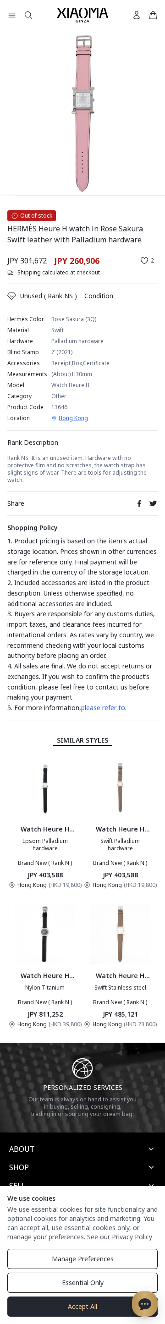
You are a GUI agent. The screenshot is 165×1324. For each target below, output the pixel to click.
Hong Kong (73, 418)
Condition (98, 295)
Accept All (82, 1306)
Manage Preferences (83, 1258)
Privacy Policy (132, 1236)
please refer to (103, 707)
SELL (17, 1186)
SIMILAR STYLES (82, 740)
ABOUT (22, 1149)
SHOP (19, 1167)
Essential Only (83, 1282)
